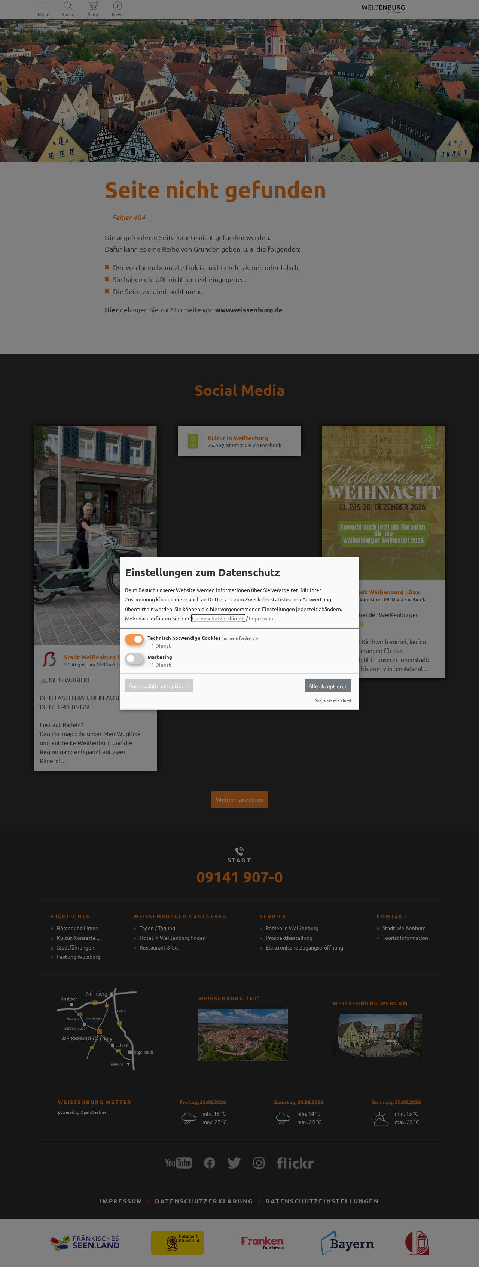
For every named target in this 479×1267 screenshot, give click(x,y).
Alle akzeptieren (328, 685)
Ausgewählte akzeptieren (159, 685)
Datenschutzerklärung (218, 618)
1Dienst (159, 645)
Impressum (262, 618)
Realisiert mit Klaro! (332, 701)
